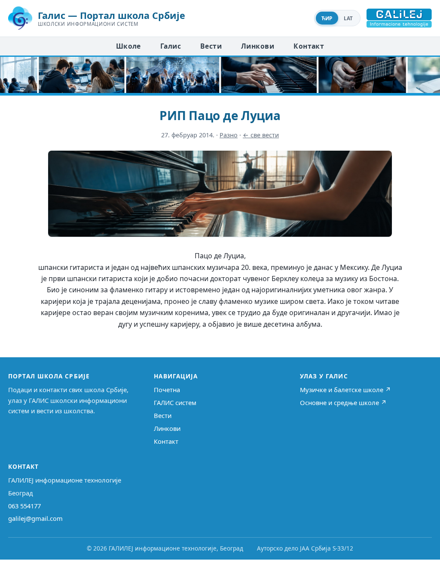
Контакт (308, 46)
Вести (211, 46)
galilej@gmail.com (35, 518)
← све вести (261, 135)
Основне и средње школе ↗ (343, 402)
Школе (128, 46)
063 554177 (24, 505)
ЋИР (327, 18)
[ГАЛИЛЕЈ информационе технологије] (399, 18)
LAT (348, 18)
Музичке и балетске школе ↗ (345, 389)
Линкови (257, 46)
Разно (229, 135)
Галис (170, 46)
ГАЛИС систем (175, 402)
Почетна (167, 389)
